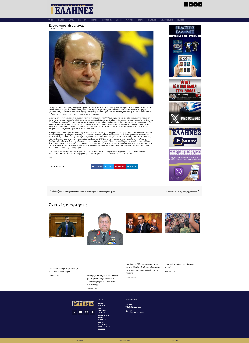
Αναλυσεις (129, 20)
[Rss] (200, 4)
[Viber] (195, 4)
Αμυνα (71, 20)
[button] (97, 166)
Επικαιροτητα (107, 20)
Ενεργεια (94, 20)
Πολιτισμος (152, 20)
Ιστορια (140, 20)
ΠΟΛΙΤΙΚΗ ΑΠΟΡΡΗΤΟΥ (76, 340)
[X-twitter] (186, 4)
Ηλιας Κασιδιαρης (166, 20)
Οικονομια (82, 20)
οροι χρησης (175, 340)
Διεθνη (118, 20)
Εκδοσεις (180, 20)
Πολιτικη (61, 20)
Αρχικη (50, 20)
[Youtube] (191, 4)
